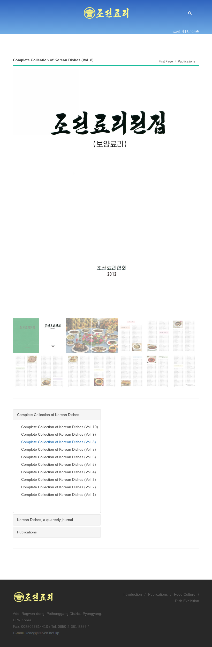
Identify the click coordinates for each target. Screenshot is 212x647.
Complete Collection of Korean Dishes (48, 415)
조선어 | (179, 31)
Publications (27, 532)
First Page (166, 61)
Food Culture (184, 594)
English (193, 31)
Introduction (132, 594)
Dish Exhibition (187, 601)
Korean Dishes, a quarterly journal (45, 520)
